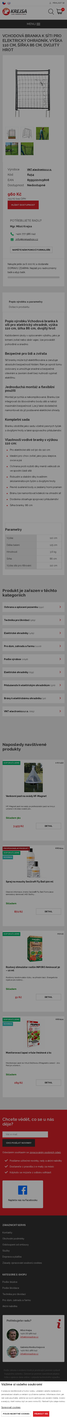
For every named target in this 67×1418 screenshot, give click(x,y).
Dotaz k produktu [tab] (19, 306)
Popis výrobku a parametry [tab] (25, 301)
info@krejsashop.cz (26, 239)
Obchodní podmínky (13, 1238)
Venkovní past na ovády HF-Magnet (26, 796)
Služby (6, 1250)
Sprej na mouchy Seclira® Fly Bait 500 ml (29, 881)
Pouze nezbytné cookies (16, 1414)
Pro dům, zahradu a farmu (16, 1300)
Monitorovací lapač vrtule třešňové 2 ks (28, 1052)
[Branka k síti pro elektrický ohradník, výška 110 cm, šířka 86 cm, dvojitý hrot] (12, 133)
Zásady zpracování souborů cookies (22, 1263)
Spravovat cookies (10, 1407)
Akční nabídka (9, 1306)
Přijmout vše (41, 1414)
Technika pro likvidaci (14, 1294)
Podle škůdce (9, 1282)
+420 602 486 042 (28, 1350)
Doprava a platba (11, 1256)
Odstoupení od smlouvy (15, 1244)
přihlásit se (59, 3)
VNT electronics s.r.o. (39, 169)
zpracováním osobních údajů (45, 1152)
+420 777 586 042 (28, 1333)
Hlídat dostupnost (23, 205)
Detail (48, 826)
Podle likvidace (10, 1288)
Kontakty (7, 1232)
